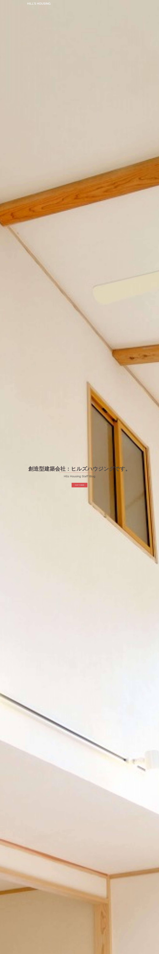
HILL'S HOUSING (39, 3)
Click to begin (79, 485)
